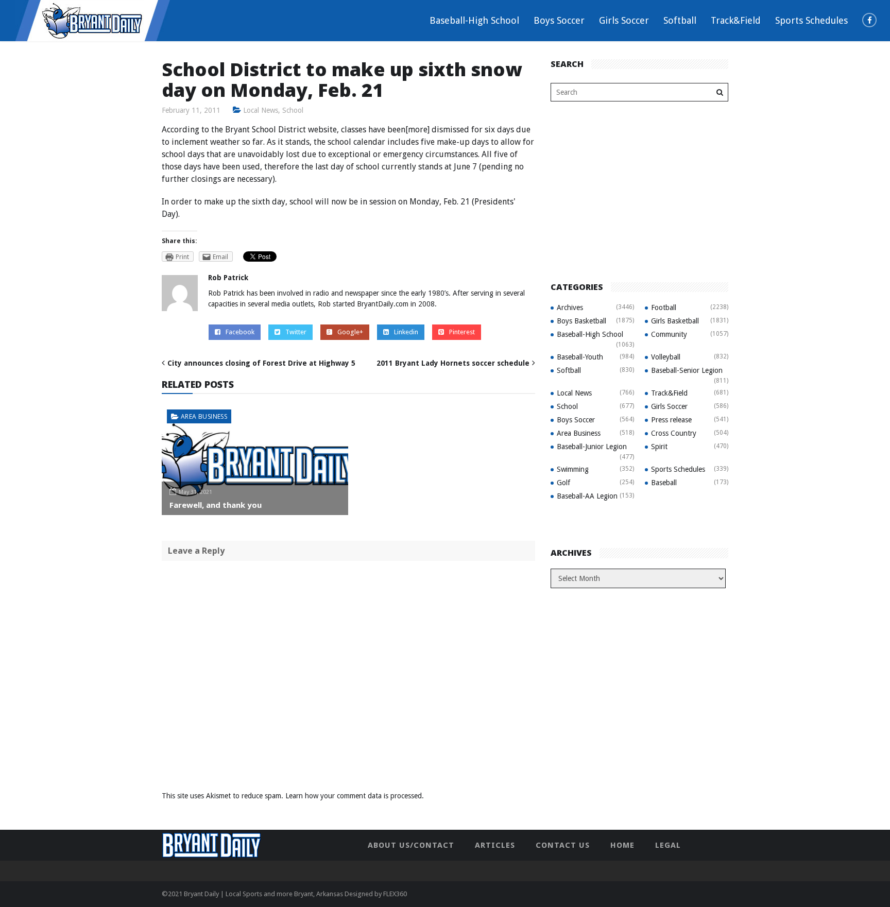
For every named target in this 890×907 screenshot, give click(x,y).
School (292, 110)
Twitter (295, 332)
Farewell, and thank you (215, 505)
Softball (679, 20)
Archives (570, 307)
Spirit (659, 446)
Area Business (204, 416)
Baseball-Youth (580, 357)
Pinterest (462, 332)
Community (669, 334)
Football (663, 307)
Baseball (664, 482)
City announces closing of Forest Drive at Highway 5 (261, 363)
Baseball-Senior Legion (687, 370)
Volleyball (665, 357)
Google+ (350, 332)
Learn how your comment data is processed (353, 796)
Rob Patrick (228, 277)
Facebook (240, 332)
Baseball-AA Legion (587, 496)
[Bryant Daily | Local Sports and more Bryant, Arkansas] (92, 20)
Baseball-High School (474, 20)
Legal (668, 845)
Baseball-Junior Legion (592, 446)
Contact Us (563, 845)
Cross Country (673, 433)
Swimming (573, 469)
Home (622, 845)
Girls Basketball (675, 321)
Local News (260, 110)
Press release (671, 420)
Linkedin (406, 332)
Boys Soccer (559, 20)
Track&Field (736, 20)
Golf (563, 482)
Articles (495, 845)
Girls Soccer (624, 20)
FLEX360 (395, 894)
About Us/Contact (411, 845)
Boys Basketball (581, 321)
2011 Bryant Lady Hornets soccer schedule (452, 363)
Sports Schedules (811, 20)
